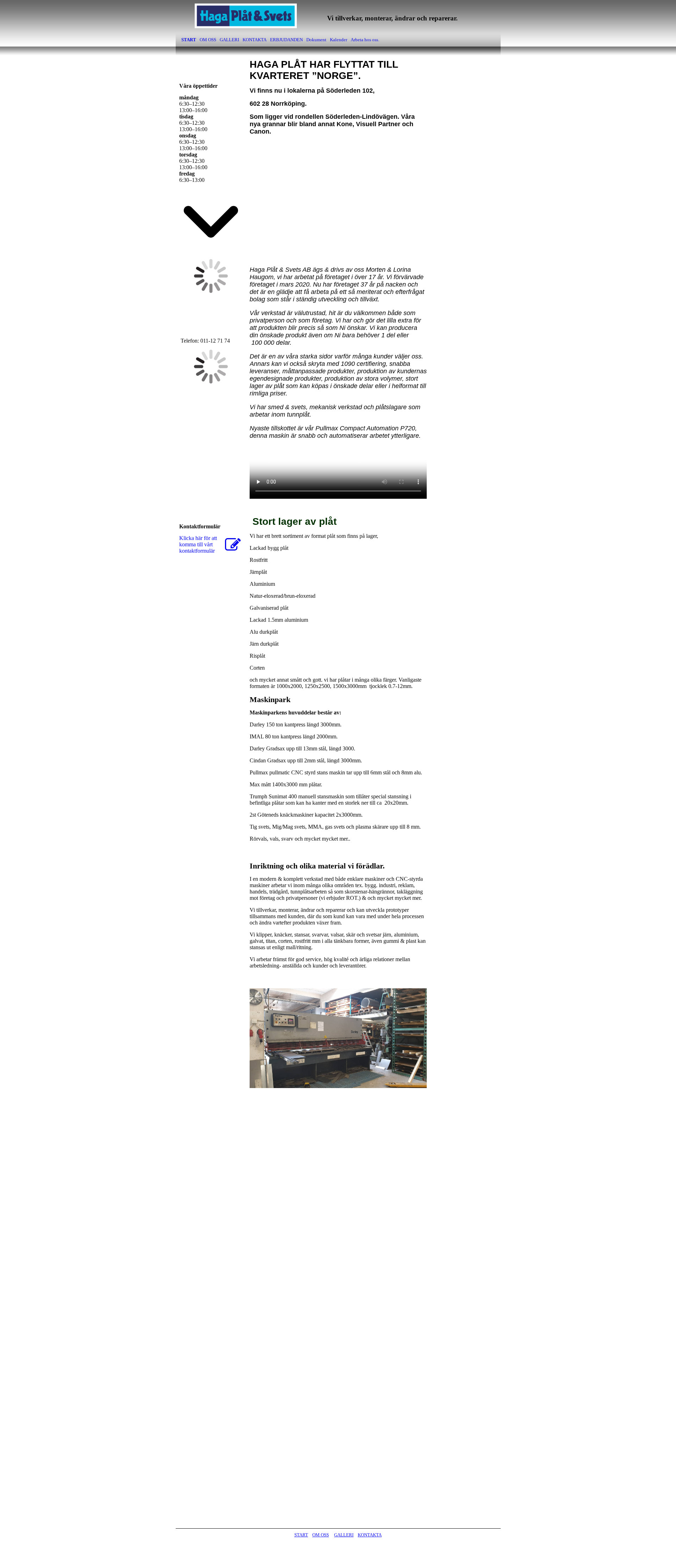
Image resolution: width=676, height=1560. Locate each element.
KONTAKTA (255, 39)
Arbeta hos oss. (365, 39)
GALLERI (229, 39)
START (188, 39)
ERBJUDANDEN (286, 39)
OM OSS (208, 39)
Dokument (316, 39)
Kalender (338, 39)
